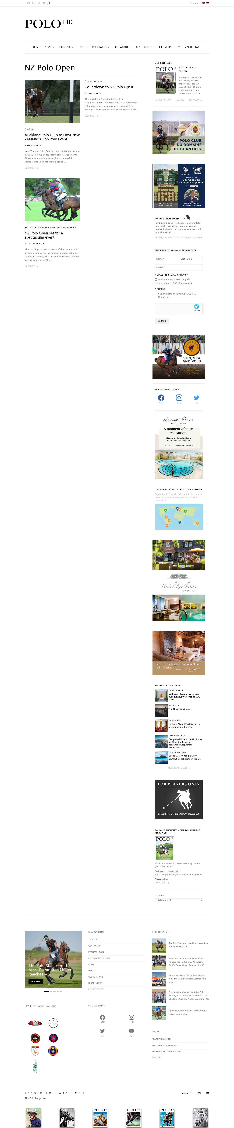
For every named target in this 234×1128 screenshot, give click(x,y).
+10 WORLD (121, 47)
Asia (26, 227)
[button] (31, 168)
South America (69, 227)
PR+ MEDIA (165, 47)
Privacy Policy (95, 989)
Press (91, 964)
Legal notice (95, 983)
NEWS (48, 47)
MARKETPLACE (193, 47)
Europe (88, 81)
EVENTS (83, 47)
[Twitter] (38, 3)
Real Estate (143, 47)
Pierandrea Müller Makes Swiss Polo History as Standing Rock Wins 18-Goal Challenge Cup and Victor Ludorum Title (189, 995)
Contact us (94, 946)
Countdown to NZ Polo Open (109, 87)
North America (44, 227)
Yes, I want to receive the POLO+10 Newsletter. (177, 295)
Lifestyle (65, 47)
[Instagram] (33, 3)
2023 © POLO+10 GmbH (55, 1093)
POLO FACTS (99, 47)
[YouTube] (44, 3)
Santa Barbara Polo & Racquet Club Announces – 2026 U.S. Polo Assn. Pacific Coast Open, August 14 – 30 (186, 962)
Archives (159, 895)
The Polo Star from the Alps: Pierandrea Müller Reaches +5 (49, 970)
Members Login (96, 952)
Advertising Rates (161, 1039)
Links (91, 971)
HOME (36, 47)
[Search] (48, 3)
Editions (156, 1058)
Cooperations (95, 977)
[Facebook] (28, 3)
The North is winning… (180, 709)
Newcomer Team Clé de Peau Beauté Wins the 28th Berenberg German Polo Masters (187, 979)
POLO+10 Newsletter (99, 958)
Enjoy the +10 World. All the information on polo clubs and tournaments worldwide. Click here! (178, 497)
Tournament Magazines (164, 1045)
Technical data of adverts (166, 1052)
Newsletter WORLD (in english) (174, 279)
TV (178, 47)
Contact (193, 3)
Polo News (29, 129)
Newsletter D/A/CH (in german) (175, 283)
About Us (93, 940)
